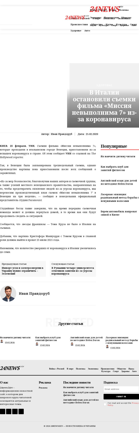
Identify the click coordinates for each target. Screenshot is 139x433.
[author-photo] (2, 342)
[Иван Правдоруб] (8, 293)
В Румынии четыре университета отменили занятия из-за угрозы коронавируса (73, 271)
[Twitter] (14, 411)
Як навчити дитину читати (118, 156)
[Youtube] (21, 411)
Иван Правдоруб (61, 134)
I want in (121, 397)
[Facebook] (2, 411)
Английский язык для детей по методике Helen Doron (119, 182)
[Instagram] (8, 411)
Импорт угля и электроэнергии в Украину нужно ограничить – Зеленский (22, 271)
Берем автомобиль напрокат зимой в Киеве (119, 213)
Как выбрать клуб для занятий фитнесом (114, 168)
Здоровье (104, 85)
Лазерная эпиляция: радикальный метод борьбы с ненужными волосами (120, 198)
